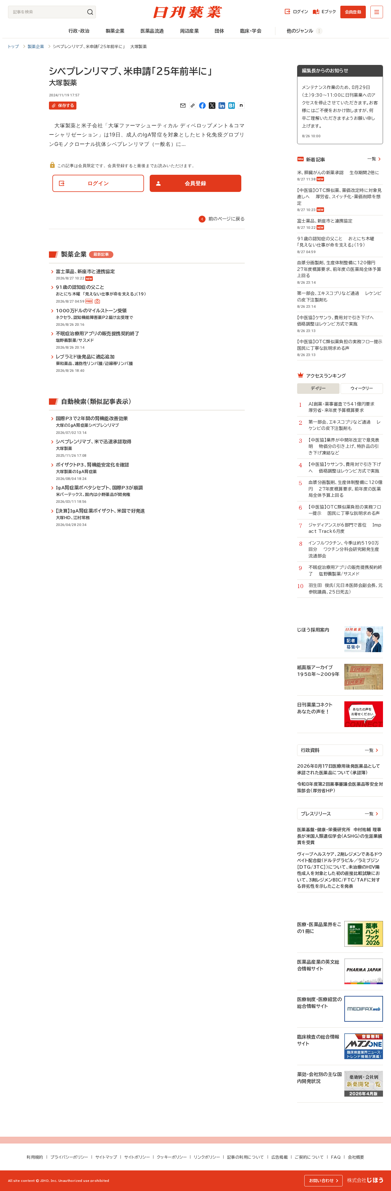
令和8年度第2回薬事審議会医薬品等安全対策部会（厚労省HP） (340, 787)
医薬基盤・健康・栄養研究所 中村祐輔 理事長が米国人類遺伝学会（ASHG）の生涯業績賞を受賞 (339, 836)
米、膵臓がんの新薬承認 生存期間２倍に (338, 172)
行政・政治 (79, 31)
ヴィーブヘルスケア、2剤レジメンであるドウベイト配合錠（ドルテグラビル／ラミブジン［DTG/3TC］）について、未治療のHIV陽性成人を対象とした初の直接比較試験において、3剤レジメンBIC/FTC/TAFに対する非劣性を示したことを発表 (339, 870)
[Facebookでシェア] (202, 105)
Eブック (329, 12)
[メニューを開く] (376, 12)
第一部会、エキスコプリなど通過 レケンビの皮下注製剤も (339, 296)
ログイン (300, 12)
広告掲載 (279, 1157)
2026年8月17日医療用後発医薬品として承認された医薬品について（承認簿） (338, 769)
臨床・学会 (250, 31)
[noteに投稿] (241, 105)
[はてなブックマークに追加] (231, 105)
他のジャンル (300, 31)
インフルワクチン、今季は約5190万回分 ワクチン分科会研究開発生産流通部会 (344, 549)
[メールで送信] (182, 105)
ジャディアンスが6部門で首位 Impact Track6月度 (345, 528)
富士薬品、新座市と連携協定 (327, 221)
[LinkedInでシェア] (221, 105)
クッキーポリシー (172, 1157)
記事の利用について (245, 1157)
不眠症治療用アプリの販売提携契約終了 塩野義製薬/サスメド (345, 570)
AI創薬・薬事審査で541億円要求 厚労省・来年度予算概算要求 (345, 407)
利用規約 (35, 1157)
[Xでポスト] (212, 105)
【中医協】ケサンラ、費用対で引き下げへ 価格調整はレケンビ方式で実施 (338, 320)
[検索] (90, 12)
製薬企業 (115, 31)
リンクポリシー (207, 1157)
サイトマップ (106, 1157)
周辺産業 (189, 31)
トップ (13, 47)
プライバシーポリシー (69, 1157)
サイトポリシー (137, 1157)
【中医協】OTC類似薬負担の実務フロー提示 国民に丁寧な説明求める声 (340, 345)
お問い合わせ (321, 1181)
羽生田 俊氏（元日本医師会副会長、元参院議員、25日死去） (346, 588)
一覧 (371, 159)
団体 (219, 31)
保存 (66, 106)
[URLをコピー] (192, 105)
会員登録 (353, 12)
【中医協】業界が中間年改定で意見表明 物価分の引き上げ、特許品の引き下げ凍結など (344, 446)
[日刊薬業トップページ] (187, 12)
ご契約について (309, 1157)
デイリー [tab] (318, 388)
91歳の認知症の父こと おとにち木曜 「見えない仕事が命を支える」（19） (337, 242)
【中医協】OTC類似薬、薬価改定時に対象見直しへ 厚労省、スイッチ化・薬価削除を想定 (339, 196)
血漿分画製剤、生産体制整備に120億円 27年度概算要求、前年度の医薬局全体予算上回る (339, 269)
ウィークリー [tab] (362, 388)
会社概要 (356, 1157)
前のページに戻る (226, 219)
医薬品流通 (152, 31)
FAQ (336, 1157)
